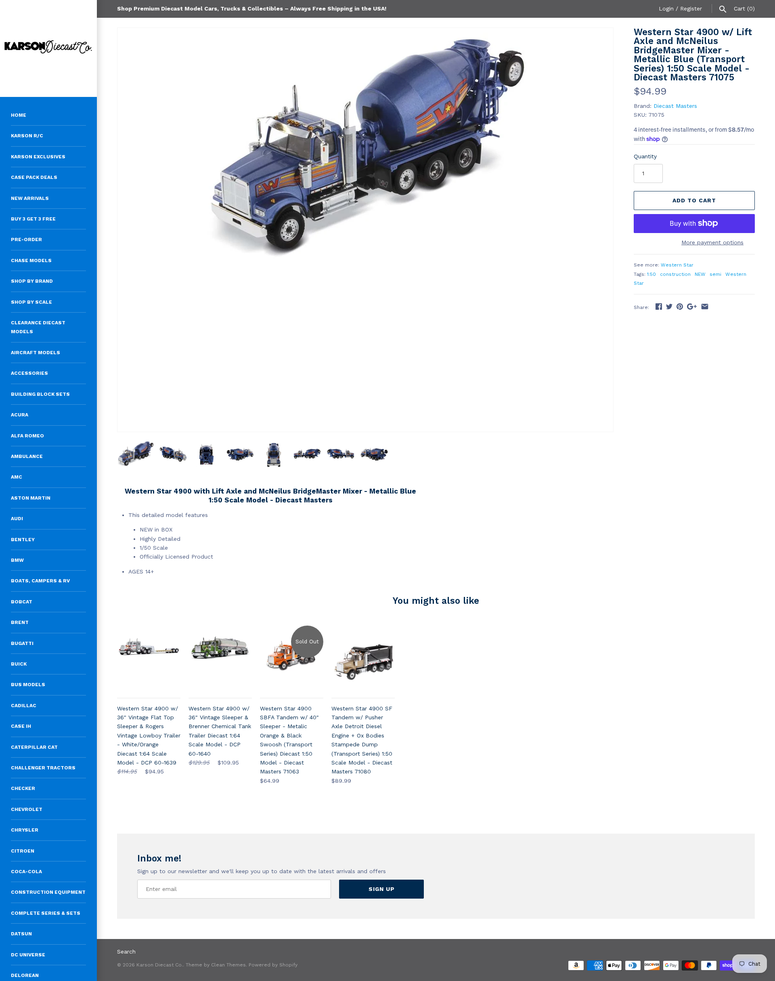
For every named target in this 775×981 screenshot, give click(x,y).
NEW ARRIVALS (30, 198)
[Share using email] (705, 306)
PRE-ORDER (26, 239)
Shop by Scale (31, 302)
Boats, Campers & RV (40, 581)
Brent (20, 622)
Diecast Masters (675, 106)
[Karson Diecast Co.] (48, 48)
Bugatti (22, 643)
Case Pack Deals (34, 177)
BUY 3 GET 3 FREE (33, 219)
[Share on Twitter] (669, 306)
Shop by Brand (32, 281)
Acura (19, 415)
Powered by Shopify (273, 965)
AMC (16, 477)
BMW (17, 560)
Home (18, 115)
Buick (19, 664)
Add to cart (694, 200)
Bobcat (21, 602)
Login (666, 8)
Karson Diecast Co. (159, 965)
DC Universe (28, 955)
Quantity (645, 156)
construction (675, 274)
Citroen (22, 851)
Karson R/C (27, 136)
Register (691, 8)
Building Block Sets (40, 394)
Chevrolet (26, 809)
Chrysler (24, 830)
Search (126, 951)
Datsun (21, 934)
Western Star (677, 265)
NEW (700, 274)
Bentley (23, 539)
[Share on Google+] (692, 306)
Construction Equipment (48, 892)
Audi (17, 518)
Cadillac (23, 705)
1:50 (651, 274)
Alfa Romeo (27, 436)
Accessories (29, 373)
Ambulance (27, 456)
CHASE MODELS (31, 260)
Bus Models (28, 684)
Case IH (21, 726)
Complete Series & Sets (45, 913)
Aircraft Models (35, 352)
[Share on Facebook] (659, 306)
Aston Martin (30, 498)
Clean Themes (228, 965)
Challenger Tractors (43, 768)
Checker (23, 788)
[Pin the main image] (680, 306)
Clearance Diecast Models (38, 327)
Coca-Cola (26, 871)
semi (715, 274)
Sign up (382, 889)
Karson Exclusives (38, 157)
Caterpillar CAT (34, 747)
